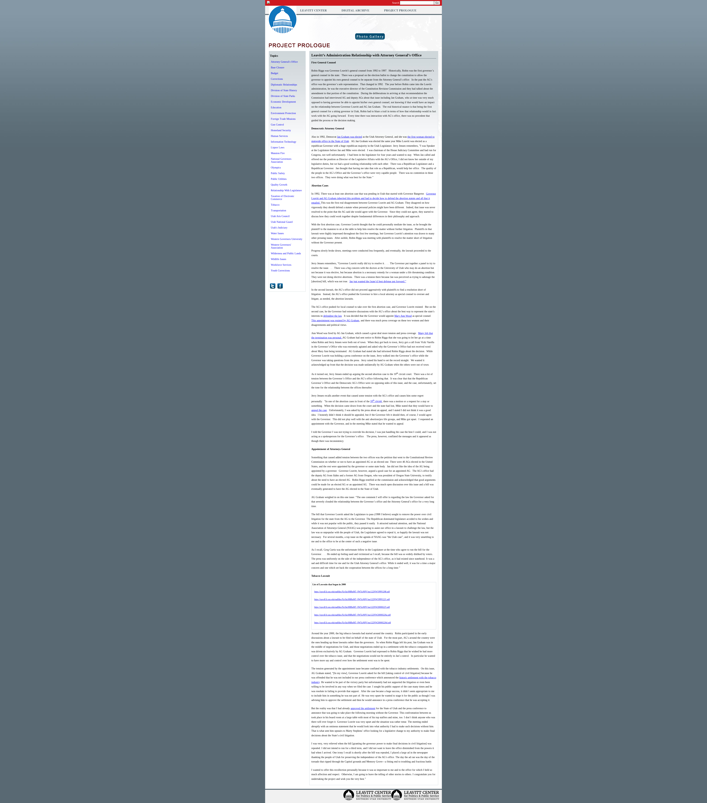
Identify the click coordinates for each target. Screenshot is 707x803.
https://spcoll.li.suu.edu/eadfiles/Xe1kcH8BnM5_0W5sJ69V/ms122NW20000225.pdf (352, 607)
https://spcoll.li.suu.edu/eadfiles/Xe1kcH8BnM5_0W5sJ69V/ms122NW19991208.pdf (352, 591)
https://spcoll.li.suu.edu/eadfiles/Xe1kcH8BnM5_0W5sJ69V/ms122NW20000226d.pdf (352, 622)
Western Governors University (286, 239)
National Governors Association (281, 160)
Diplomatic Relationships (284, 84)
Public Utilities (278, 179)
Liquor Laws (277, 147)
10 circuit (376, 401)
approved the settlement (363, 708)
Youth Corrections (280, 270)
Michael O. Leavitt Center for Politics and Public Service (367, 796)
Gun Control (277, 124)
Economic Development (283, 101)
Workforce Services (281, 264)
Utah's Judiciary (279, 227)
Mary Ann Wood (403, 316)
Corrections (277, 79)
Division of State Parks (283, 96)
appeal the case (319, 410)
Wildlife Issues (278, 259)
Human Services (279, 136)
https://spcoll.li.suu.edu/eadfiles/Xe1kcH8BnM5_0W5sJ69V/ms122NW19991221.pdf (352, 599)
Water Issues (277, 233)
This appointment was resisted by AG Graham (335, 320)
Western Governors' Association (281, 246)
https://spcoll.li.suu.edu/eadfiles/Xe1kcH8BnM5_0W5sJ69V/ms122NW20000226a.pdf (352, 615)
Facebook (280, 286)
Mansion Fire (278, 153)
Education (276, 107)
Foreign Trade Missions (283, 119)
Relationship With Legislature (286, 190)
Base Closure (277, 67)
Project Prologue (400, 10)
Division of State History (284, 90)
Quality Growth (279, 184)
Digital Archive (355, 10)
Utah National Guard (282, 222)
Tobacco (275, 204)
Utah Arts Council (280, 216)
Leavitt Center (313, 10)
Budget (274, 73)
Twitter (272, 286)
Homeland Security (281, 130)
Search (395, 2)
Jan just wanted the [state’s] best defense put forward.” (377, 281)
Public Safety (278, 173)
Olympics (276, 167)
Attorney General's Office (284, 61)
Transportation (278, 210)
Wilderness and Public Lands (286, 253)
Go (437, 2)
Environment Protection (283, 113)
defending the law (332, 316)
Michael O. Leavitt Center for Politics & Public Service (282, 19)
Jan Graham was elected (349, 136)
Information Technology (283, 141)
